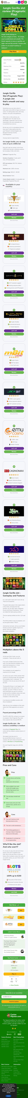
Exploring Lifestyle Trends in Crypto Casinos (10, 936)
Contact (15, 1068)
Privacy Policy (16, 1072)
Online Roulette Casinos (6, 1070)
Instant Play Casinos (6, 1068)
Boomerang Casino (5, 1041)
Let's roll (14, 214)
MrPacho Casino (5, 1044)
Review (14, 218)
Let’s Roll (14, 892)
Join (21, 910)
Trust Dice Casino (5, 1043)
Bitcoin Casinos (4, 1081)
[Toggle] (25, 2)
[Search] (19, 2)
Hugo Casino (4, 1039)
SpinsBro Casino (5, 1046)
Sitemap (15, 1075)
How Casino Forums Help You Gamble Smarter (10, 951)
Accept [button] (8, 1096)
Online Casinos (4, 1077)
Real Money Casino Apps (7, 1066)
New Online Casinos (6, 1079)
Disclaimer (15, 1070)
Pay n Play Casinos (5, 1075)
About (14, 1066)
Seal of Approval (17, 1074)
